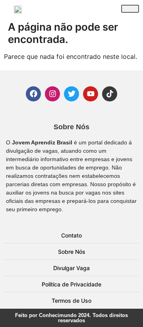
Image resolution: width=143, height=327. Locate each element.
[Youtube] (90, 93)
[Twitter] (71, 93)
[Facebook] (33, 93)
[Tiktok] (109, 93)
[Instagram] (52, 93)
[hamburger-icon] (130, 9)
